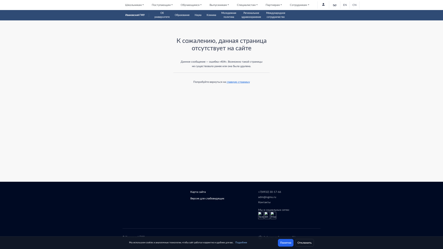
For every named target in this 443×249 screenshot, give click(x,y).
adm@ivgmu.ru (267, 197)
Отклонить (304, 242)
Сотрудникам (298, 5)
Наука (198, 15)
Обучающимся (190, 5)
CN (354, 5)
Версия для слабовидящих (207, 198)
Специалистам (246, 5)
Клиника (211, 15)
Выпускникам (218, 5)
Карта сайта (198, 192)
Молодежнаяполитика (228, 15)
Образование (182, 15)
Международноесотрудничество (275, 15)
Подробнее (241, 243)
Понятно (285, 242)
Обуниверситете (162, 15)
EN (345, 5)
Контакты (264, 202)
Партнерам (273, 5)
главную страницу (238, 82)
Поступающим (161, 5)
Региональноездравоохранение (251, 15)
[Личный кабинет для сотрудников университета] (323, 5)
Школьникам (133, 5)
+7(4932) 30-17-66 (269, 192)
